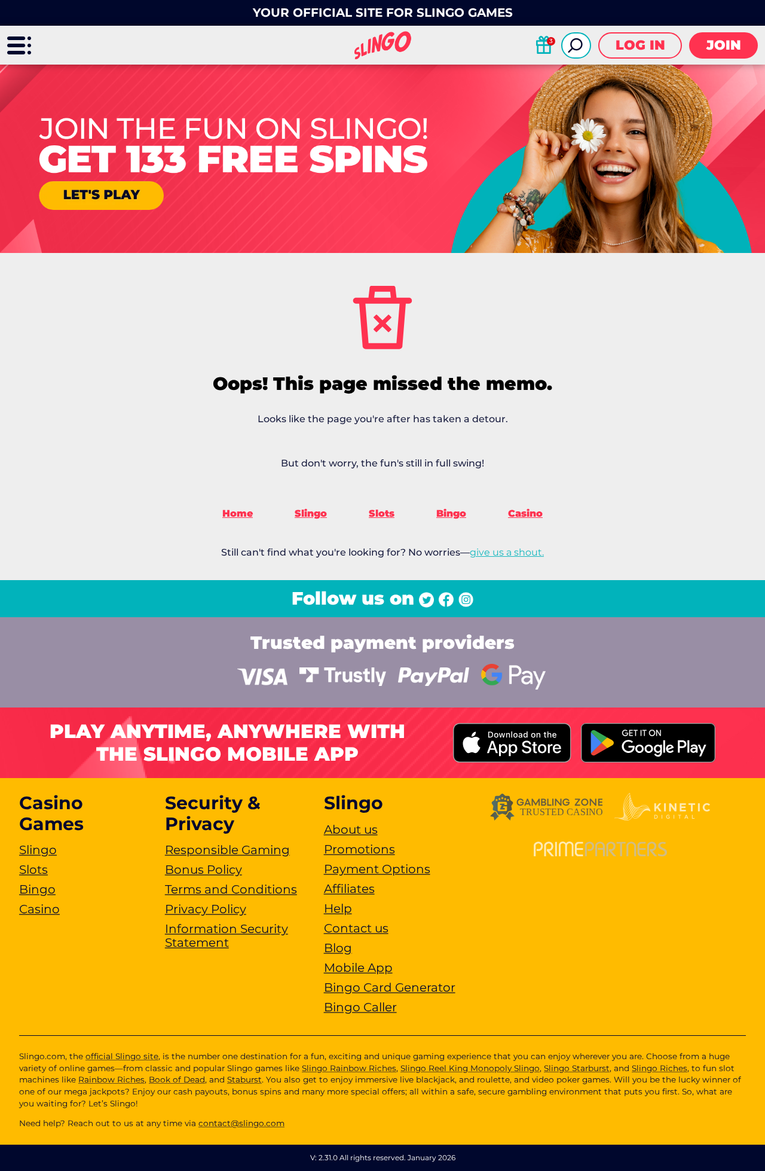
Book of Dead (177, 1079)
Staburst (244, 1079)
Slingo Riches (659, 1068)
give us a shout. (507, 552)
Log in (640, 45)
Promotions (359, 849)
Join (723, 45)
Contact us (356, 928)
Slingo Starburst (577, 1068)
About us (351, 829)
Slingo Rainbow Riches (349, 1068)
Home (237, 513)
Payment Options (377, 869)
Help (338, 908)
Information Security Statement (226, 936)
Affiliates (349, 889)
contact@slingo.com (241, 1123)
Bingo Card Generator (389, 987)
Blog (338, 948)
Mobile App (358, 967)
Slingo (311, 513)
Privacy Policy (205, 909)
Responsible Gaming (227, 850)
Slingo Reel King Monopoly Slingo (470, 1068)
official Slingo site (121, 1056)
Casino (525, 513)
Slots (381, 513)
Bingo (451, 513)
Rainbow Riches (111, 1079)
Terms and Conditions (231, 889)
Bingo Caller (360, 1007)
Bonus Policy (203, 869)
